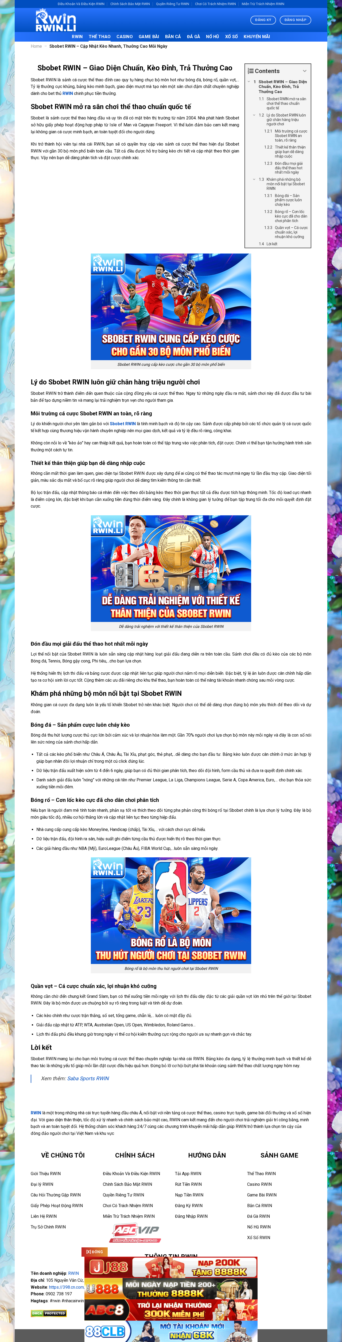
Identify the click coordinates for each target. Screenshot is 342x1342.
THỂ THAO (100, 36)
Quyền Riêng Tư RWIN (172, 4)
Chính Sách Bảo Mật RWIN (130, 4)
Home (36, 46)
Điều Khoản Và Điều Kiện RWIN (81, 4)
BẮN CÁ (173, 36)
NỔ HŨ (212, 36)
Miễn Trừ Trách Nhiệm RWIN (263, 4)
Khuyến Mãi (257, 36)
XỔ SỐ (231, 36)
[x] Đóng (94, 1252)
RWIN (77, 36)
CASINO (124, 36)
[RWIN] (57, 20)
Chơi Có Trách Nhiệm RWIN (215, 4)
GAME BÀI (149, 36)
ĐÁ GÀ (193, 36)
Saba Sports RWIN (88, 1078)
